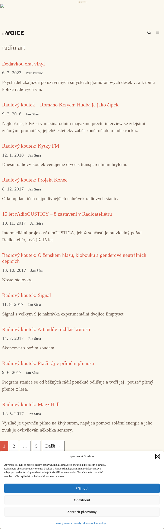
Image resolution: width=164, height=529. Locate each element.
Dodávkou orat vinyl (23, 64)
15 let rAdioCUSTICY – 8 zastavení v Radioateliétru (57, 214)
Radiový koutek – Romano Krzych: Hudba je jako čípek (60, 105)
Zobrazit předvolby (82, 512)
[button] (157, 456)
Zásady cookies (64, 523)
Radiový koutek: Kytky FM (30, 146)
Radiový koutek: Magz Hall (31, 404)
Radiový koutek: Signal (26, 295)
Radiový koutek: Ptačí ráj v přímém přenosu (48, 363)
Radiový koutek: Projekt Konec (34, 180)
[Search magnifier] (149, 33)
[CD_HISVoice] (82, 11)
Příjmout (82, 488)
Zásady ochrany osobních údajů (90, 523)
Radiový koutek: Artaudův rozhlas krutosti (46, 329)
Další (53, 446)
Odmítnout (82, 500)
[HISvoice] (14, 33)
